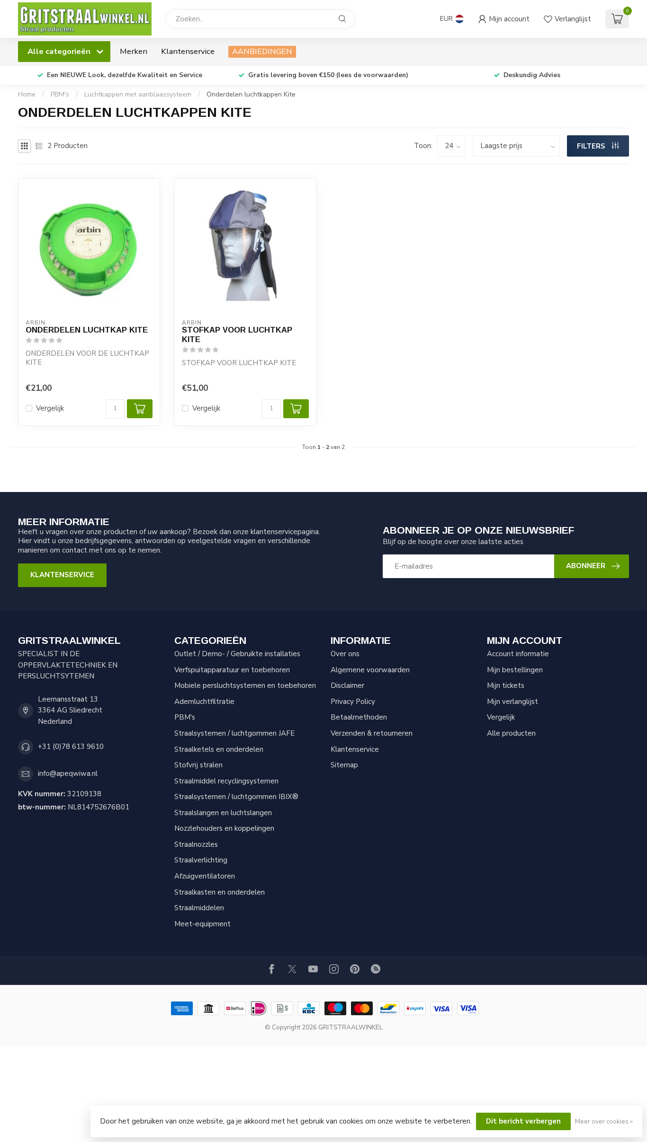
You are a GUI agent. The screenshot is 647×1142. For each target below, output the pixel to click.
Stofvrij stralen (198, 765)
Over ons (345, 654)
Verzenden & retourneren (372, 733)
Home (27, 94)
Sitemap (344, 765)
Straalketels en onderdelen (218, 749)
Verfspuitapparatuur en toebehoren (232, 670)
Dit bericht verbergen (523, 1121)
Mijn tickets (505, 685)
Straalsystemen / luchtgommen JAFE (234, 733)
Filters (592, 146)
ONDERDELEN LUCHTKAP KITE (87, 329)
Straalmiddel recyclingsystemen (226, 781)
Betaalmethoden (359, 717)
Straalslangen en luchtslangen (223, 812)
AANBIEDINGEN (262, 51)
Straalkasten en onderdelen (219, 892)
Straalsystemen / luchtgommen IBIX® (236, 796)
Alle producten (511, 733)
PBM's (60, 94)
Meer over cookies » (604, 1121)
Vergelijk (50, 408)
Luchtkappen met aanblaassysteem (137, 94)
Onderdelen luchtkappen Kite (251, 94)
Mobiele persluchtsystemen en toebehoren (245, 685)
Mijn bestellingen (515, 670)
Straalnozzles (196, 844)
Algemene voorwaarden (370, 670)
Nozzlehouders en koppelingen (224, 828)
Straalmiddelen (199, 908)
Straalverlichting (200, 860)
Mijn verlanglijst (512, 701)
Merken (133, 51)
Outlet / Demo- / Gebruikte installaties (237, 654)
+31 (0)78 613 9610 (71, 746)
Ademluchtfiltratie (204, 701)
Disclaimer (347, 685)
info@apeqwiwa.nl (68, 773)
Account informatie (518, 654)
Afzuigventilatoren (204, 876)
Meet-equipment (202, 924)
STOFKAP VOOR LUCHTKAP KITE (237, 334)
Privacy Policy (353, 701)
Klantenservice (188, 51)
